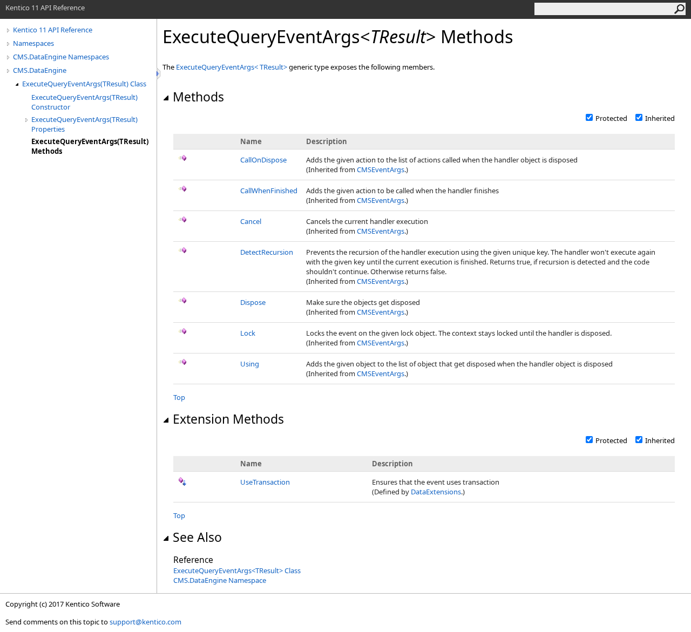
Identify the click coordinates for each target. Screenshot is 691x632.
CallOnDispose (263, 160)
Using (249, 364)
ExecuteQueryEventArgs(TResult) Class (84, 84)
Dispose (253, 302)
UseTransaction (265, 482)
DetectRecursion (266, 252)
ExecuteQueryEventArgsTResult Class (237, 570)
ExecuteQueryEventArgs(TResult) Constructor (84, 102)
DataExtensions (436, 492)
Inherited (660, 118)
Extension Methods (228, 418)
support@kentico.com (145, 622)
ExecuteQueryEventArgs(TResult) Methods (89, 146)
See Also (197, 537)
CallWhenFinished (268, 190)
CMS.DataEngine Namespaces (61, 57)
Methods (198, 96)
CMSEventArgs (380, 169)
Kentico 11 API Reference (52, 30)
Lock (247, 333)
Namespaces (33, 43)
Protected (611, 118)
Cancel (250, 221)
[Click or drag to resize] (159, 73)
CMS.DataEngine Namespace (219, 580)
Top (179, 397)
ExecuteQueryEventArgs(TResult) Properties (84, 124)
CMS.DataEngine (39, 70)
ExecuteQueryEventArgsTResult (232, 67)
